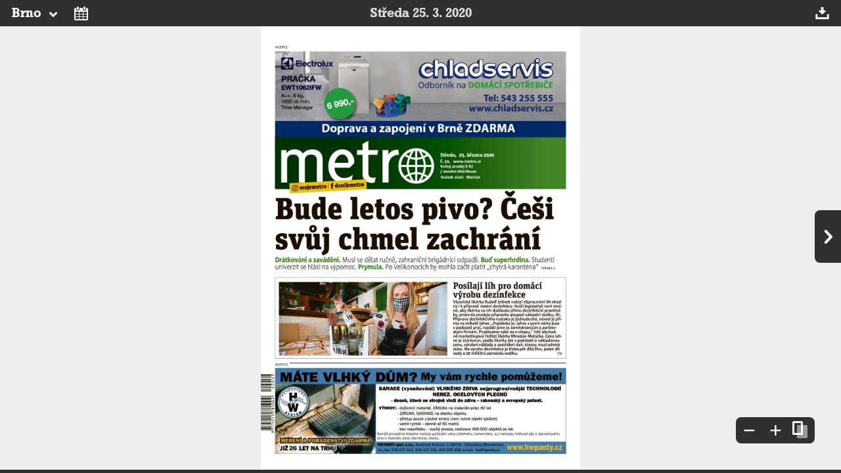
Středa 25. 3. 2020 (421, 13)
